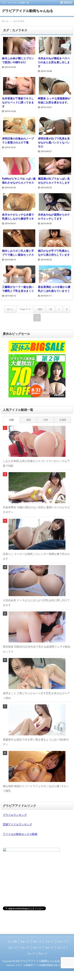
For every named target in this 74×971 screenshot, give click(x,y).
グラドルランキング (15, 814)
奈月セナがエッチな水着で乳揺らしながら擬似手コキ (18, 216)
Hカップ (49, 947)
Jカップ (31, 953)
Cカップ (50, 941)
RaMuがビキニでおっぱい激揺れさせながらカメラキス (19, 180)
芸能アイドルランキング (17, 824)
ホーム (10, 309)
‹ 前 (50, 309)
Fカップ (25, 947)
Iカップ (61, 947)
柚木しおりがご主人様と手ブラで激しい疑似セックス (18, 252)
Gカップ (37, 947)
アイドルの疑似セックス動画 (20, 834)
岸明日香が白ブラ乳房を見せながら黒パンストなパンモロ (54, 142)
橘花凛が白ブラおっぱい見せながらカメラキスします (54, 180)
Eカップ (13, 947)
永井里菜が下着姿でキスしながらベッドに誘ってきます (18, 102)
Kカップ (43, 953)
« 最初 (39, 309)
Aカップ (25, 941)
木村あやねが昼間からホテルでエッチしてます (54, 216)
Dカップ (62, 941)
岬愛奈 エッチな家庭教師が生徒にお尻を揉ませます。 (54, 100)
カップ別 (12, 941)
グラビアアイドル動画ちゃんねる (27, 11)
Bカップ (37, 941)
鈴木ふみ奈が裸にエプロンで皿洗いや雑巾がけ (18, 60)
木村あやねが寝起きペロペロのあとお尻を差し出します (54, 62)
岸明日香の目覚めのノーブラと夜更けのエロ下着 (18, 140)
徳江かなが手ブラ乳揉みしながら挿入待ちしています (54, 252)
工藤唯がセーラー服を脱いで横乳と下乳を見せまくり (18, 288)
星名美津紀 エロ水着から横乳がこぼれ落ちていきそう (54, 288)
